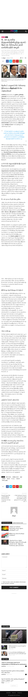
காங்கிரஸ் (3, 478)
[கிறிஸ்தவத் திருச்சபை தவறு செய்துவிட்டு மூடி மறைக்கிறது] (4, 647)
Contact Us (19, 692)
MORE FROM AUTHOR (18, 523)
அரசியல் (6, 34)
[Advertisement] (14, 15)
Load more (13, 685)
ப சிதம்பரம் (18, 478)
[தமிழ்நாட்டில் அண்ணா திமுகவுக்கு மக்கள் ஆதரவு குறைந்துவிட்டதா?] (5, 528)
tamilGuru (3, 666)
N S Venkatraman (6, 642)
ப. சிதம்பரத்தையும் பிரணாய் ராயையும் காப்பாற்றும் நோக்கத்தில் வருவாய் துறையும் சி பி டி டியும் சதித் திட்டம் (20, 498)
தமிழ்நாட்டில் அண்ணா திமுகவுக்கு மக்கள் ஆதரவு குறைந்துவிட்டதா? (16, 528)
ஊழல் (6, 37)
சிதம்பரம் (8, 478)
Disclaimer (8, 692)
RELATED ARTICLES (6, 523)
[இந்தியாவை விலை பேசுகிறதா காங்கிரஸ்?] (5, 535)
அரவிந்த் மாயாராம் (15, 476)
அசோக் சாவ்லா (8, 476)
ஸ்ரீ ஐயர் (4, 57)
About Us (14, 692)
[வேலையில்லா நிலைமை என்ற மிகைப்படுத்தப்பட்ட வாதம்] (14, 636)
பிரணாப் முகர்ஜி (4, 480)
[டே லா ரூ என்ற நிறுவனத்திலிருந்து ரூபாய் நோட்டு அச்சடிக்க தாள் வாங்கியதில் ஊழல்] (4, 653)
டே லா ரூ (13, 478)
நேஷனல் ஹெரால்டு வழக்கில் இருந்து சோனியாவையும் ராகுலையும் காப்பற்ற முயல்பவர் (5, 498)
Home (2, 34)
